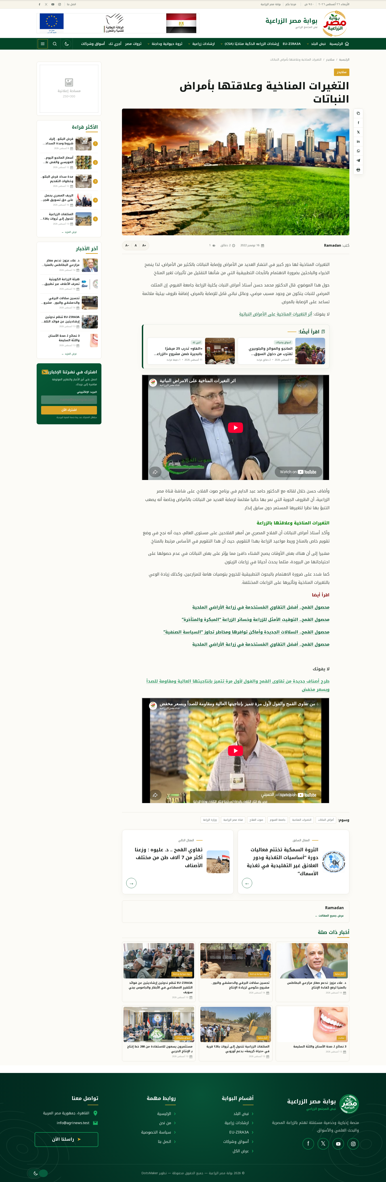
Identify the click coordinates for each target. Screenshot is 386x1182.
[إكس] (46, 4)
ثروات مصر (133, 44)
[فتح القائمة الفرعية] (308, 44)
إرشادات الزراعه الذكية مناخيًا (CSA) (252, 44)
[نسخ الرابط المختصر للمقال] (358, 113)
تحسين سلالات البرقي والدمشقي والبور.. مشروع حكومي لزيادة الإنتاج (240, 985)
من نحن (165, 1122)
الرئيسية (344, 59)
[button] (34, 1173)
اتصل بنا (71, 4)
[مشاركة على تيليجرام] (358, 160)
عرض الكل (241, 1151)
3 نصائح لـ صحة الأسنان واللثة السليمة (319, 1046)
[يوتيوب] (53, 4)
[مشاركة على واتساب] (358, 151)
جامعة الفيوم (277, 819)
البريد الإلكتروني (87, 392)
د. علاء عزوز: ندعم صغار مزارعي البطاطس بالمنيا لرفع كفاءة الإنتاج (316, 985)
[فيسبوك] (39, 4)
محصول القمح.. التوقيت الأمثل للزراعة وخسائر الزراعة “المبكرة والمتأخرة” (255, 619)
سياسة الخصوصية (156, 1132)
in (358, 141)
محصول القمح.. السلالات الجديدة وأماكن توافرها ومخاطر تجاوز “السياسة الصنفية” (246, 632)
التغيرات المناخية (301, 819)
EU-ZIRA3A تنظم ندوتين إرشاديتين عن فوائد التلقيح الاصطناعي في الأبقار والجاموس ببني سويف (161, 987)
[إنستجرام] (59, 4)
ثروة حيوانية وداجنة (167, 44)
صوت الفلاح (256, 819)
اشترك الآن (69, 410)
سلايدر (330, 59)
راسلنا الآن (66, 1139)
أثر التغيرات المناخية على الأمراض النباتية (275, 314)
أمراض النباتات (326, 819)
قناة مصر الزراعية (233, 819)
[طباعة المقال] (358, 170)
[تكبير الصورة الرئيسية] (235, 172)
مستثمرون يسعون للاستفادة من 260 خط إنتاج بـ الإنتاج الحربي (160, 1049)
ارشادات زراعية (203, 44)
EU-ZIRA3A (292, 44)
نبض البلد (318, 44)
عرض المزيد (69, 232)
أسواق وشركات (93, 44)
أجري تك (115, 44)
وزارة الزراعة (210, 819)
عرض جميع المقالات (329, 915)
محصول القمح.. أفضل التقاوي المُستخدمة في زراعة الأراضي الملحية (260, 607)
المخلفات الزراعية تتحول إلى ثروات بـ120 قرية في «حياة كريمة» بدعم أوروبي (237, 1049)
